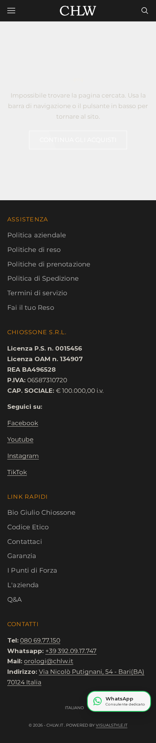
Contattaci (24, 542)
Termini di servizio (37, 293)
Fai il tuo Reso (30, 308)
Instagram (23, 455)
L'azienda (23, 585)
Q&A (14, 600)
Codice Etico (28, 527)
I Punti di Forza (32, 570)
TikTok (17, 472)
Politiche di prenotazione (49, 264)
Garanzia (21, 556)
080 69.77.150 (40, 640)
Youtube (20, 439)
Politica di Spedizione (43, 278)
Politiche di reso (34, 250)
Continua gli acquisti (78, 139)
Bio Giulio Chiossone (41, 513)
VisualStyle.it (111, 725)
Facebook (22, 423)
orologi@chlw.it (48, 661)
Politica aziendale (36, 235)
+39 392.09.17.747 (71, 651)
